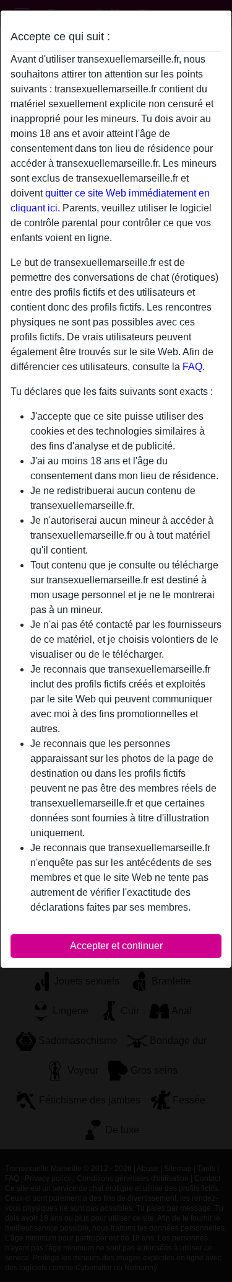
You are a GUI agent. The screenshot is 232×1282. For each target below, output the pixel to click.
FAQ (192, 366)
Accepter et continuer (116, 945)
